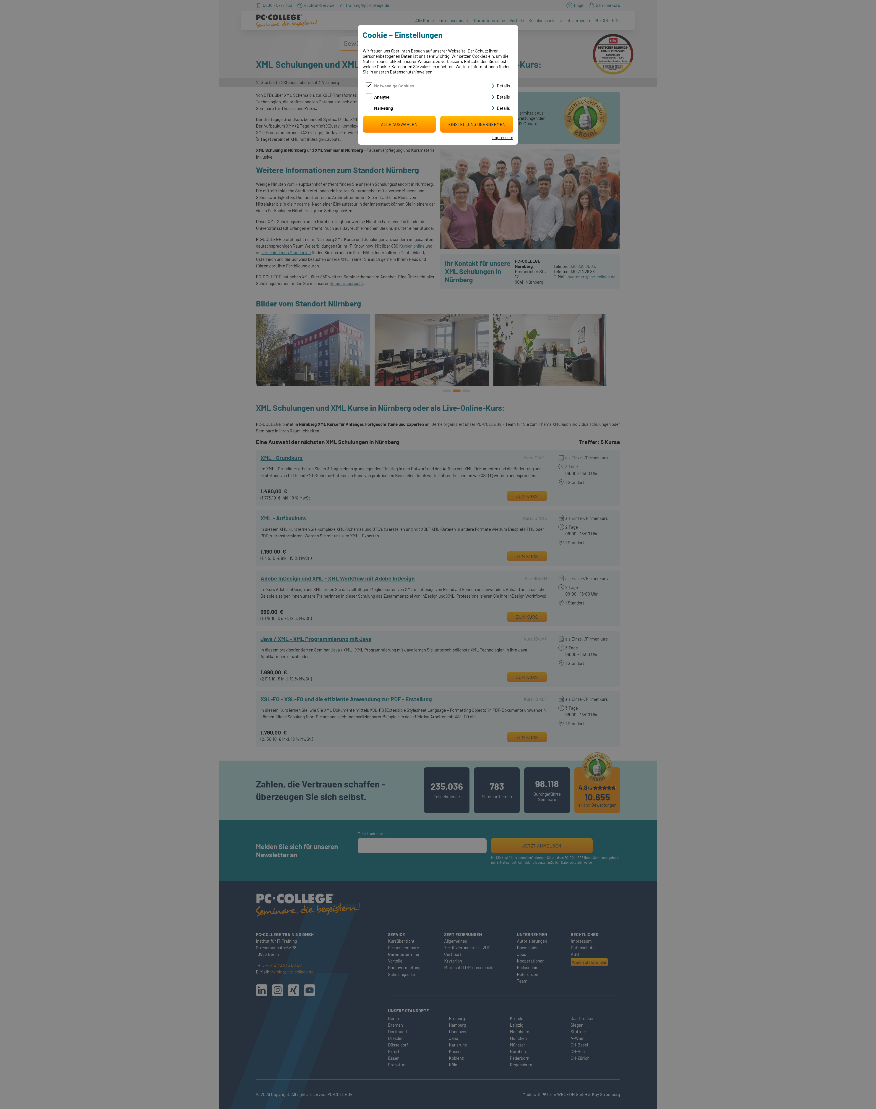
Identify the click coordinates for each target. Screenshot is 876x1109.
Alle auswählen (399, 124)
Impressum (502, 137)
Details (503, 85)
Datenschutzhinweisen (411, 71)
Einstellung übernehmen (477, 124)
